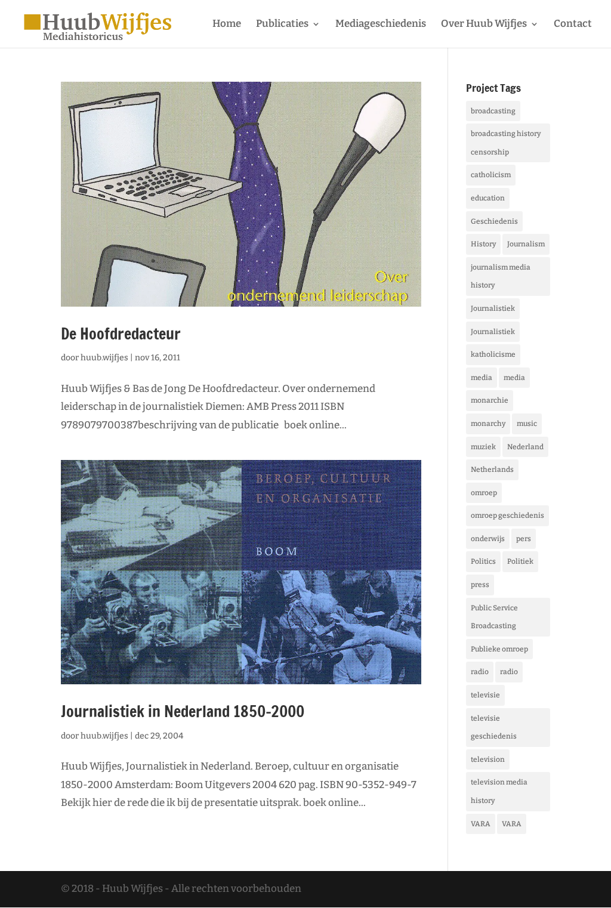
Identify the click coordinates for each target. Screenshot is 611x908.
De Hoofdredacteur (121, 334)
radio (480, 672)
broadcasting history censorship (506, 142)
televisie (485, 695)
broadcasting (493, 111)
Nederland (525, 447)
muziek (483, 447)
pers (523, 539)
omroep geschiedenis (507, 515)
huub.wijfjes (104, 358)
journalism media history (500, 276)
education (488, 198)
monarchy (488, 423)
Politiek (520, 561)
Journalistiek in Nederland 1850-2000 (182, 711)
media (481, 377)
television (488, 759)
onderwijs (488, 539)
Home (226, 25)
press (480, 584)
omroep (484, 493)
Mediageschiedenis (380, 25)
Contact (573, 25)
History (483, 244)
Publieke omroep (499, 649)
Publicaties (282, 25)
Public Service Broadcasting (494, 617)
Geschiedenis (494, 221)
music (527, 423)
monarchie (489, 400)
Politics (483, 561)
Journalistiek (493, 308)
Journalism (526, 244)
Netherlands (492, 469)
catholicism (491, 175)
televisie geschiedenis (494, 727)
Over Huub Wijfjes (484, 25)
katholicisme (493, 354)
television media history (499, 791)
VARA (480, 824)
